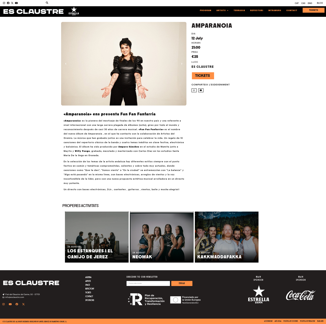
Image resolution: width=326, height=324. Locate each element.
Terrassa (239, 10)
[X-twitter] (12, 3)
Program (205, 10)
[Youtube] (16, 3)
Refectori (256, 10)
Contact (291, 10)
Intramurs (274, 10)
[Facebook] (8, 3)
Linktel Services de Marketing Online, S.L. (53, 322)
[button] (194, 90)
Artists (221, 10)
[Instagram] (4, 3)
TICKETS (202, 76)
